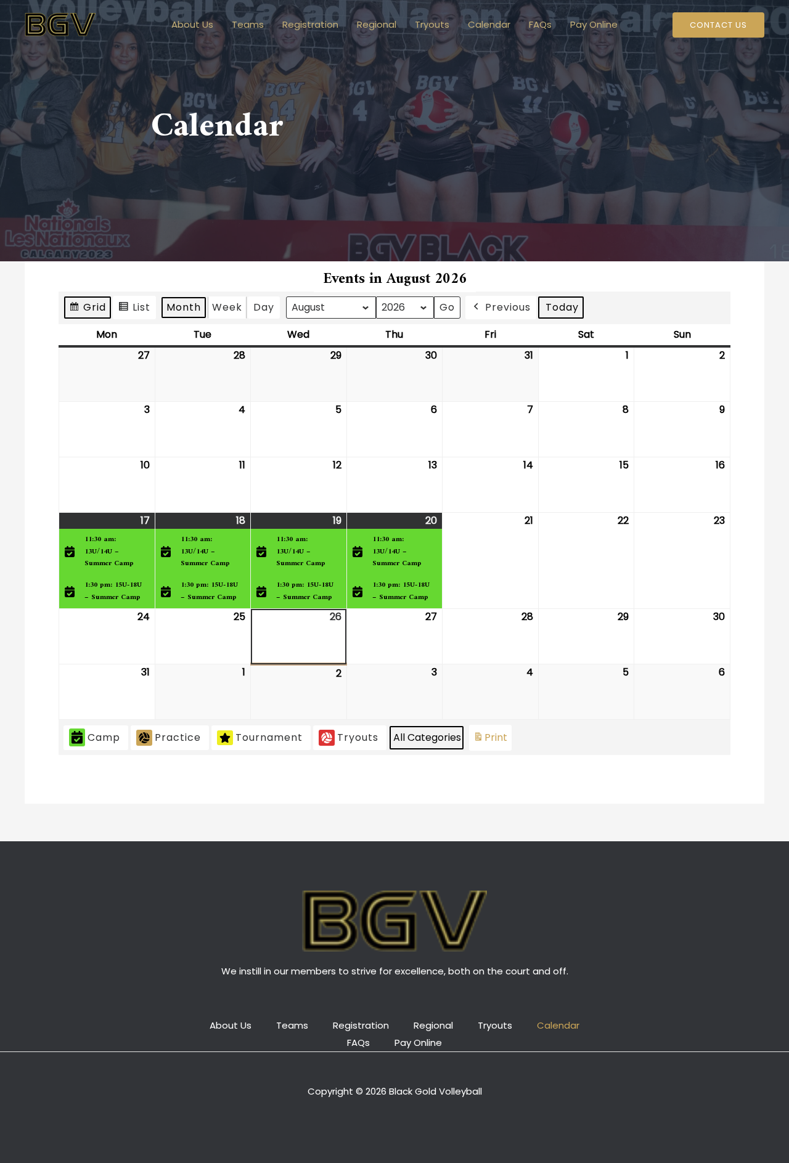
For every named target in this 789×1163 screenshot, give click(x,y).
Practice (178, 737)
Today (562, 307)
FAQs (540, 24)
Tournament (269, 737)
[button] (718, 25)
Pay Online (594, 24)
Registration (310, 24)
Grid (87, 309)
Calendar (489, 24)
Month (183, 307)
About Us (192, 24)
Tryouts (432, 24)
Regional (376, 24)
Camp (104, 737)
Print (490, 740)
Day (263, 307)
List (134, 309)
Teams (248, 24)
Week (227, 307)
